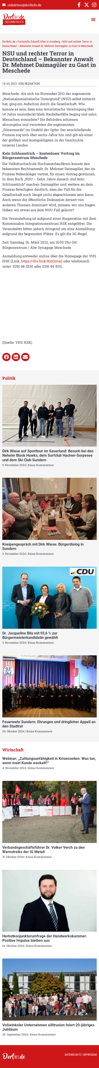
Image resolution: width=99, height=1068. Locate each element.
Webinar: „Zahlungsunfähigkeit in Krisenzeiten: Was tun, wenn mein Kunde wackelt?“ (49, 760)
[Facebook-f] (79, 4)
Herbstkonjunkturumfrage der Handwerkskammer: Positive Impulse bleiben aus (44, 938)
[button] (93, 19)
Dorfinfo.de (8, 41)
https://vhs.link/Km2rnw (41, 261)
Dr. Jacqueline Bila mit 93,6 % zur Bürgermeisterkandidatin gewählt (30, 635)
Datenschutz (73, 1054)
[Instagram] (94, 4)
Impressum (90, 1054)
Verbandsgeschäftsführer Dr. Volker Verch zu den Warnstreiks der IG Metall (43, 849)
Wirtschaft (12, 749)
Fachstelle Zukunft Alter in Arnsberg (39, 41)
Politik (9, 378)
